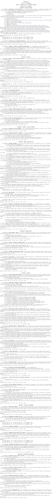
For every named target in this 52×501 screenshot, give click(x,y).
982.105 (30, 25)
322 (19, 423)
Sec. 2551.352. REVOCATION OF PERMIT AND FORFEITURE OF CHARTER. (15, 467)
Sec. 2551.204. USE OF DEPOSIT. (8, 256)
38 (15, 23)
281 (21, 20)
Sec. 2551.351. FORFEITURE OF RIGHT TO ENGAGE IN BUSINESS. (14, 455)
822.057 (35, 27)
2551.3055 (23, 411)
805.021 (11, 27)
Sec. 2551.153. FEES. (7, 199)
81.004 (26, 26)
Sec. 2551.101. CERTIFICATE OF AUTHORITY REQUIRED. (12, 128)
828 (44, 20)
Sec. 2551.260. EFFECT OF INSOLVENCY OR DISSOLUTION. (12, 384)
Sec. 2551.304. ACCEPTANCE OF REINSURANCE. (11, 426)
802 (40, 20)
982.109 (38, 25)
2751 (29, 67)
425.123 (24, 175)
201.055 (40, 26)
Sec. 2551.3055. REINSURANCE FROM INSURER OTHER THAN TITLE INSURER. (15, 444)
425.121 (48, 174)
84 (14, 20)
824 (42, 20)
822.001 (15, 27)
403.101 (1, 27)
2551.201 (10, 243)
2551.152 (17, 352)
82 (11, 20)
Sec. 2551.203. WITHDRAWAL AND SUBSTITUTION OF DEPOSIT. (13, 251)
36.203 (4, 496)
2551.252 (30, 320)
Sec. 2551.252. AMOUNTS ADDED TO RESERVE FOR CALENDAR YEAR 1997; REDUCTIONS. (17, 282)
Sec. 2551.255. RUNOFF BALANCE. (8, 340)
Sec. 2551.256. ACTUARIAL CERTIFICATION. (10, 351)
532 (16, 189)
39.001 (14, 26)
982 (10, 25)
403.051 (47, 26)
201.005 (33, 26)
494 (29, 20)
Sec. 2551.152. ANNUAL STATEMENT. (9, 192)
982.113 (43, 25)
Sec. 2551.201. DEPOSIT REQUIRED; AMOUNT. (11, 232)
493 (27, 20)
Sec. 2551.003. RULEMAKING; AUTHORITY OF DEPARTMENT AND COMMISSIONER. (16, 46)
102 (18, 20)
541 (31, 20)
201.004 (29, 26)
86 (16, 20)
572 (18, 414)
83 (13, 20)
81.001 (20, 26)
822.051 (18, 27)
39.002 (17, 26)
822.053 (31, 27)
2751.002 (20, 427)
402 (25, 20)
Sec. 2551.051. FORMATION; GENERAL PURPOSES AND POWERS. (13, 58)
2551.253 (38, 368)
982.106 (34, 25)
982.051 (23, 25)
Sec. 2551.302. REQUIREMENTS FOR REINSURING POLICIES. (13, 416)
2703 (12, 266)
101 (16, 24)
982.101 (27, 25)
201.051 (36, 26)
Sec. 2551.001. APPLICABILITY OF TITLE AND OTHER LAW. (13, 9)
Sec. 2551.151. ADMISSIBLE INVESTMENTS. (10, 143)
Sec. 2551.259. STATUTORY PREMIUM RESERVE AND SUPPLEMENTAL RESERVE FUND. (16, 377)
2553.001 (39, 138)
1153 (19, 422)
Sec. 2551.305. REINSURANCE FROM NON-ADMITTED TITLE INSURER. (14, 432)
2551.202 (34, 232)
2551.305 (18, 411)
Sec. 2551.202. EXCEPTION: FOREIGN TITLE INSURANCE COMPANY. (14, 242)
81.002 (23, 26)
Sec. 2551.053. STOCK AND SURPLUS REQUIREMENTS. (11, 90)
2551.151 (20, 235)
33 (10, 20)
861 (12, 13)
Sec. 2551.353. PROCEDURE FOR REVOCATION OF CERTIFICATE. (13, 475)
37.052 (11, 26)
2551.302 (14, 411)
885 (16, 375)
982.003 (20, 25)
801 (39, 20)
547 (33, 20)
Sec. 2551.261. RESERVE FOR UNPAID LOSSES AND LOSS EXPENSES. (14, 389)
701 (37, 20)
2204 (50, 20)
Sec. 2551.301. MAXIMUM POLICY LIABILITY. (10, 406)
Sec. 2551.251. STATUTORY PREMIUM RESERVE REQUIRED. (12, 274)
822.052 (21, 27)
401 (23, 20)
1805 (47, 20)
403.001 (43, 26)
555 (35, 20)
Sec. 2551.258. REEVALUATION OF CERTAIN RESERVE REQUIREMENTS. (14, 367)
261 (19, 20)
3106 (19, 441)
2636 (19, 190)
